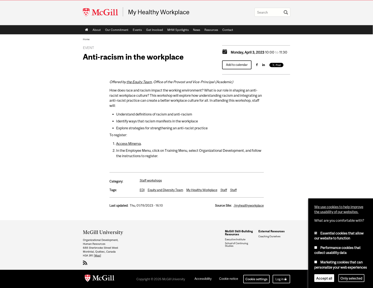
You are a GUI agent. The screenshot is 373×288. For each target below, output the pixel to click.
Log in (279, 279)
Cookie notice (228, 278)
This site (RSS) (86, 262)
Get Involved (154, 30)
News (196, 30)
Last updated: (118, 205)
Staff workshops (151, 180)
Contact (227, 30)
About (97, 30)
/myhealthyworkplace (249, 205)
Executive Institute (235, 239)
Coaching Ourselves (269, 236)
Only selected (351, 278)
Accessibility (203, 278)
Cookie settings (256, 279)
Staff (223, 190)
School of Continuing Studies (236, 244)
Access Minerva (128, 144)
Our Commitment (116, 30)
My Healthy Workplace (159, 12)
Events (137, 30)
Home (86, 29)
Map (97, 255)
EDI (142, 190)
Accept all (324, 278)
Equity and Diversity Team (165, 190)
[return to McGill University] (99, 279)
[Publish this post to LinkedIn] (263, 64)
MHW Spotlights (178, 30)
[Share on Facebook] (257, 64)
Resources (211, 30)
